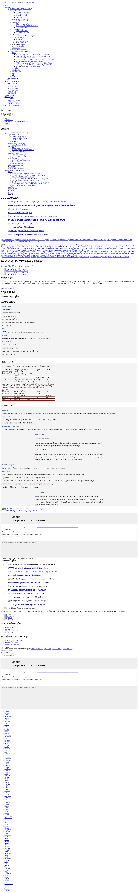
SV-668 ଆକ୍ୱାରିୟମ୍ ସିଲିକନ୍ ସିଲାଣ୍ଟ (21, 227)
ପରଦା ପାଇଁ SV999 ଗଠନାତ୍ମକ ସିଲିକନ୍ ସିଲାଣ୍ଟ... (25, 575)
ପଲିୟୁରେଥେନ (16, 70)
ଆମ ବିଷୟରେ (9, 97)
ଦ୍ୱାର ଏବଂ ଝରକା (17, 10)
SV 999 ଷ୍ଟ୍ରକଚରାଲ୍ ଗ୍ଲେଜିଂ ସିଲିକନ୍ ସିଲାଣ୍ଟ (29, 61)
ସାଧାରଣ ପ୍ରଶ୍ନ (9, 95)
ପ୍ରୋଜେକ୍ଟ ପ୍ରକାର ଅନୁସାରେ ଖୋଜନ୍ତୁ (20, 9)
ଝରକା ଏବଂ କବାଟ (13, 83)
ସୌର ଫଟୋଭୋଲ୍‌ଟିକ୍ (14, 86)
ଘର (6, 5)
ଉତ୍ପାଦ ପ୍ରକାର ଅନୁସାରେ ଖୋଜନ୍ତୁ (19, 51)
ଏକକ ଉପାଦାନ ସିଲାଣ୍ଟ (22, 31)
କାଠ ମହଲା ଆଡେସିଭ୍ (18, 46)
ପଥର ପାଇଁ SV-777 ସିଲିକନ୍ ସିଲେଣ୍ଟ (26, 58)
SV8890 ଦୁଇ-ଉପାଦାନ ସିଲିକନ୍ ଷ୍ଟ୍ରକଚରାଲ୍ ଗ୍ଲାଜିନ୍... (27, 604)
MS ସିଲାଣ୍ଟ (19, 39)
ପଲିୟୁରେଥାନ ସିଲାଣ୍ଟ (22, 41)
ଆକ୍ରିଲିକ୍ (15, 68)
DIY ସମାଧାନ (16, 48)
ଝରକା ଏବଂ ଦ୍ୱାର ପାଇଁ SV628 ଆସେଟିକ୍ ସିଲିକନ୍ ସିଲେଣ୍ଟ (33, 54)
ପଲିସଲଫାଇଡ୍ (16, 71)
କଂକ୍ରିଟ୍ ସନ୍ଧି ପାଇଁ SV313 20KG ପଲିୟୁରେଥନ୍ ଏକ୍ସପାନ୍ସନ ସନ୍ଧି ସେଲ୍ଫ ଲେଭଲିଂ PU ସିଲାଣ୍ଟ (41, 205)
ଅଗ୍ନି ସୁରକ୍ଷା (16, 34)
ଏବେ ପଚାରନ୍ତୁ (5, 647)
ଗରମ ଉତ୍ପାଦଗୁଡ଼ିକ (37, 649)
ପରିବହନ (10, 85)
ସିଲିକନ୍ (14, 53)
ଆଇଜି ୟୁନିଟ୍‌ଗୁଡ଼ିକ (17, 29)
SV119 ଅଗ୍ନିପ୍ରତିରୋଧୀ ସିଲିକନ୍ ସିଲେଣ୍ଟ (28, 66)
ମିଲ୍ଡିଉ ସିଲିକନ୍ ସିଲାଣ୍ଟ (23, 21)
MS (13, 75)
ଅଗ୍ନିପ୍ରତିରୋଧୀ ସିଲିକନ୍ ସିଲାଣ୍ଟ (25, 36)
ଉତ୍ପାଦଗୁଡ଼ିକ (9, 7)
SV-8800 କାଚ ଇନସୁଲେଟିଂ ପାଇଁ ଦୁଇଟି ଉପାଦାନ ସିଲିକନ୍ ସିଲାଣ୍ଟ (34, 63)
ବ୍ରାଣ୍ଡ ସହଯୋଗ (13, 78)
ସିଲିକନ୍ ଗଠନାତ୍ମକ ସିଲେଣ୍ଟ (24, 24)
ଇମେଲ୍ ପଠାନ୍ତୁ (5, 652)
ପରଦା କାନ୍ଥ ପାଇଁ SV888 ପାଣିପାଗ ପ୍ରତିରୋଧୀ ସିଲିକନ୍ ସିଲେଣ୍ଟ (35, 59)
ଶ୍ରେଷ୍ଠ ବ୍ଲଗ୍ (56, 649)
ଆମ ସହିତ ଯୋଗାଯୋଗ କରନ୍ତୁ (13, 105)
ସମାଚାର (7, 80)
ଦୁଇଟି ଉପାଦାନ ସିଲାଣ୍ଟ (22, 32)
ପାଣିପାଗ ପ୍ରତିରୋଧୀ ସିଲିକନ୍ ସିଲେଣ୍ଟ (27, 26)
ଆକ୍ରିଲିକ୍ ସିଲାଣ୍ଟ (21, 15)
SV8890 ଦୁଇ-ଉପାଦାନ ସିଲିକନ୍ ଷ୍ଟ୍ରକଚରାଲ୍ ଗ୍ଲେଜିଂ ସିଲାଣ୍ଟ (34, 65)
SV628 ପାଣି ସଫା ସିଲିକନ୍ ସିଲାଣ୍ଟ (20, 213)
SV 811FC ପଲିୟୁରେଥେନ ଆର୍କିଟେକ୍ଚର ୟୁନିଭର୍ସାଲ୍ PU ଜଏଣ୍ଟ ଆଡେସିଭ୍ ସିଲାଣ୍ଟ (36, 220)
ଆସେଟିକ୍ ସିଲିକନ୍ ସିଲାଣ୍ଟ (23, 12)
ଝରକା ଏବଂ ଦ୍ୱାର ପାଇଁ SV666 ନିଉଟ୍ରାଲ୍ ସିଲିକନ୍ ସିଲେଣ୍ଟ (33, 56)
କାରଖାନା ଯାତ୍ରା (13, 102)
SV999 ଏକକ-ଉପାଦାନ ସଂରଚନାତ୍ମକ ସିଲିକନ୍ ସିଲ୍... (26, 597)
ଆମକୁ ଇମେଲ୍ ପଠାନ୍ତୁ (7, 288)
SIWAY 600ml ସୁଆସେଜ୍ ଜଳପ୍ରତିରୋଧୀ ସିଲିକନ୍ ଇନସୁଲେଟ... (30, 583)
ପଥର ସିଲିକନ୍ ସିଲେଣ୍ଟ (22, 27)
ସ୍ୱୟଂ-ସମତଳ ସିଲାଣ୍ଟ (18, 44)
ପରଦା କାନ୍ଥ (16, 22)
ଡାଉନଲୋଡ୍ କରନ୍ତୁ (14, 100)
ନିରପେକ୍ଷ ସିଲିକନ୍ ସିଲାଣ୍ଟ (23, 14)
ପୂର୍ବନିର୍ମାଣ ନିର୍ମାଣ (13, 90)
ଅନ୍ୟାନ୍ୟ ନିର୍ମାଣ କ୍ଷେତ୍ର (19, 49)
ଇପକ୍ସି (14, 73)
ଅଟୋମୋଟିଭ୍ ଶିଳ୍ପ (18, 37)
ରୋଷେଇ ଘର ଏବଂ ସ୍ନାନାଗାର (20, 19)
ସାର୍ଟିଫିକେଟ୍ (11, 98)
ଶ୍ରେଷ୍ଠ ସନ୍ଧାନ (67, 649)
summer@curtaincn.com (12, 644)
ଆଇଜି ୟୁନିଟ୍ (12, 92)
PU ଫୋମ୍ (19, 17)
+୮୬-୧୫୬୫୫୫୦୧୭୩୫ (11, 642)
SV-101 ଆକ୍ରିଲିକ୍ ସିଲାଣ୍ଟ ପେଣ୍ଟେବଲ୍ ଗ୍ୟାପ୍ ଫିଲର (23, 510)
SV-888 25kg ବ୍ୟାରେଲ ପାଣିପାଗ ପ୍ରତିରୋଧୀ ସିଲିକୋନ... (28, 590)
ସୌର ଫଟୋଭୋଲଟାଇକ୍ (19, 43)
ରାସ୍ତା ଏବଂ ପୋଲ (13, 88)
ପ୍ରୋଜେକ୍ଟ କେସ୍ (13, 103)
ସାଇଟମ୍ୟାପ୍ (47, 649)
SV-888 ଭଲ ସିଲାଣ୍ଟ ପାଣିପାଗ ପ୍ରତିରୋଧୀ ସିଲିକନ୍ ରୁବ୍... (28, 568)
